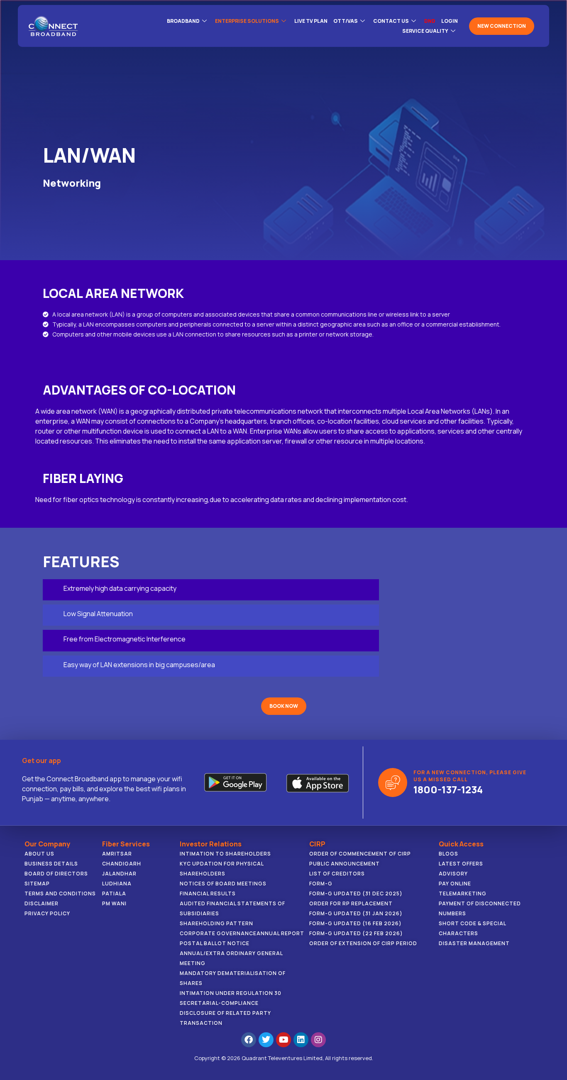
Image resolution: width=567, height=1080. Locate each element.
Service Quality (425, 30)
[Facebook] (248, 1039)
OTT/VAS (345, 20)
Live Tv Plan (310, 20)
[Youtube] (283, 1039)
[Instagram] (318, 1039)
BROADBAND (183, 20)
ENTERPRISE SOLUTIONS (247, 20)
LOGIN (449, 20)
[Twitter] (266, 1039)
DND (429, 20)
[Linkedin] (300, 1039)
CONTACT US (391, 20)
